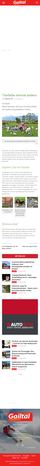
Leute (9, 50)
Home (4, 50)
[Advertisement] (20, 27)
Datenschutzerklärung (16, 463)
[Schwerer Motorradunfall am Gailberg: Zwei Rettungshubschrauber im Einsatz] (6, 265)
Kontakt (25, 458)
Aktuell (14, 271)
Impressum (27, 463)
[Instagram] (23, 445)
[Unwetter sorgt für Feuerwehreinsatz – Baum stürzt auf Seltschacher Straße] (6, 289)
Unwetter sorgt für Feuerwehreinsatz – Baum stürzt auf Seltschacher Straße (25, 288)
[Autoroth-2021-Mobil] (20, 334)
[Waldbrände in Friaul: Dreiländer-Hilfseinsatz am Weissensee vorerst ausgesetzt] (6, 365)
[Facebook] (17, 445)
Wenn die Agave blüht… (30, 246)
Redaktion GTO (9, 98)
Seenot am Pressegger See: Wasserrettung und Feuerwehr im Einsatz (24, 353)
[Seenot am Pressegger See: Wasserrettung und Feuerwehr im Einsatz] (6, 354)
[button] (3, 2)
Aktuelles (20, 256)
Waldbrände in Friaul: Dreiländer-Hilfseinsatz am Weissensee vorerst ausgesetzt (24, 364)
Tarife (33, 456)
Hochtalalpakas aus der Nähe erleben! (10, 247)
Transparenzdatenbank (12, 456)
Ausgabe (26, 456)
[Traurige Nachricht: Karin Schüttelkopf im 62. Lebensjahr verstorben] (6, 278)
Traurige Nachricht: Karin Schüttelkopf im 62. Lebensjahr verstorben (24, 277)
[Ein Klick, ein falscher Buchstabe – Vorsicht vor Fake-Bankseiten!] (6, 344)
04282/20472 (23, 433)
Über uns (16, 458)
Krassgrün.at (29, 461)
